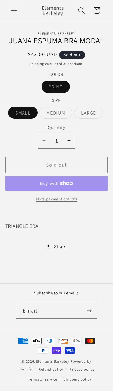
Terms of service (42, 379)
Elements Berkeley (52, 361)
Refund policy (51, 369)
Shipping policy (77, 379)
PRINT (59, 88)
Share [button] (60, 246)
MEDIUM (59, 114)
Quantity (56, 127)
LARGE (92, 114)
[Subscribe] (89, 311)
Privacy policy (82, 369)
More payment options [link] (56, 198)
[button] (13, 10)
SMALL (26, 114)
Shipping (36, 63)
